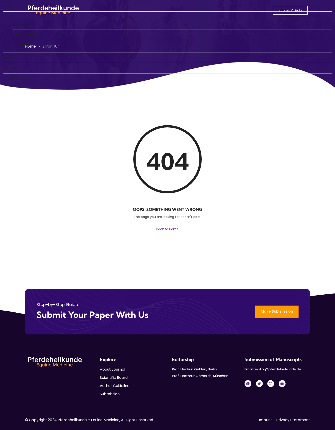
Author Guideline (16, 78)
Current (9, 58)
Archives (10, 68)
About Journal (24, 24)
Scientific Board (25, 35)
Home (8, 6)
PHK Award (21, 45)
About (8, 16)
